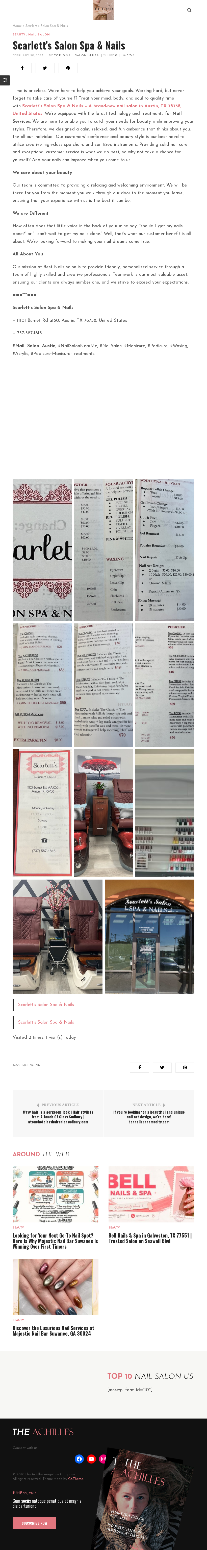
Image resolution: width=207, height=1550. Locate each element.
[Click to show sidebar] (5, 80)
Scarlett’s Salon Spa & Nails (46, 1005)
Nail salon (39, 34)
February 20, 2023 (28, 55)
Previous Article (60, 1105)
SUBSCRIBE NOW (34, 1523)
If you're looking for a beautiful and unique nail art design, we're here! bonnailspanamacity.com (149, 1116)
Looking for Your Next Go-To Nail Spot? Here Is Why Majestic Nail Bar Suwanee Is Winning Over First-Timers (55, 1241)
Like (112, 55)
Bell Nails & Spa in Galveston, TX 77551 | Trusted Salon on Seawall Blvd (150, 1238)
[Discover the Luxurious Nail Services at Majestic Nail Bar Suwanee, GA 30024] (55, 1287)
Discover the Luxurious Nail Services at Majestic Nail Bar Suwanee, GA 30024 (53, 1330)
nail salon (31, 1065)
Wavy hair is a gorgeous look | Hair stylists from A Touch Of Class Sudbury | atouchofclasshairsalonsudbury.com (58, 1116)
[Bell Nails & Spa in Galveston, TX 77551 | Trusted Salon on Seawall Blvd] (151, 1194)
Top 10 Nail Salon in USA (76, 55)
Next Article (147, 1105)
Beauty (19, 34)
